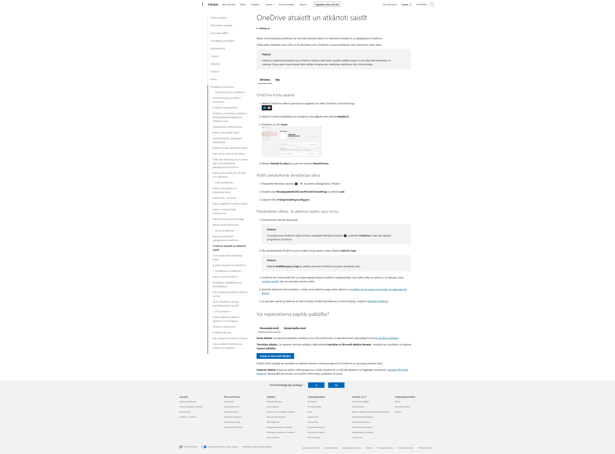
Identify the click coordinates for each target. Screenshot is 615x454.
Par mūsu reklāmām (385, 448)
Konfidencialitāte (331, 448)
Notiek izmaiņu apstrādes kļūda (230, 147)
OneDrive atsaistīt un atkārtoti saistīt (229, 247)
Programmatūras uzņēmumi (363, 432)
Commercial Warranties (233, 427)
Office (243, 4)
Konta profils (229, 401)
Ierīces (269, 4)
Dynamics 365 (313, 417)
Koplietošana (218, 48)
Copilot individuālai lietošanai (191, 406)
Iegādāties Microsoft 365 (327, 4)
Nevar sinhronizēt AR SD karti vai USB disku (229, 174)
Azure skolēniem (273, 437)
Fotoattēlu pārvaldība (222, 40)
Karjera (397, 401)
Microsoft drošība (314, 406)
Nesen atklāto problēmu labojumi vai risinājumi (226, 318)
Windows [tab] (265, 79)
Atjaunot (215, 63)
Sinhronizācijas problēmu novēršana (227, 99)
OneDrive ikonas (222, 332)
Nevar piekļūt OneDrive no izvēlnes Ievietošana (227, 345)
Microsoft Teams (314, 437)
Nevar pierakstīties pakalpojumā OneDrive (225, 238)
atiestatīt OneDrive (377, 301)
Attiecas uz (264, 28)
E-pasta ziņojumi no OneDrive (229, 265)
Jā (316, 385)
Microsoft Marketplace (361, 422)
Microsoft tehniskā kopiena (362, 417)
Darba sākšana (219, 17)
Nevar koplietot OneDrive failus (230, 203)
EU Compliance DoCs (405, 448)
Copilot (215, 56)
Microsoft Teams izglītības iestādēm (281, 412)
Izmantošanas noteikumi (351, 448)
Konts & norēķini (286, 4)
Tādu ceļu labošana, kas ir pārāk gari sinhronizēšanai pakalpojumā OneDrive (230, 163)
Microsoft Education (274, 401)
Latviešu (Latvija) (190, 446)
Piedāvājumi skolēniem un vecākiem (281, 432)
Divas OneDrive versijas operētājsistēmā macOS (226, 303)
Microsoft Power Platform (362, 427)
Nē (336, 385)
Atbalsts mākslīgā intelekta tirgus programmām (370, 412)
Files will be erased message (228, 219)
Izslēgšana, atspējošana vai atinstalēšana (227, 284)
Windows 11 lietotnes (187, 417)
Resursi (303, 4)
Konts (214, 79)
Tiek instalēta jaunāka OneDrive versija (230, 293)
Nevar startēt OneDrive (225, 276)
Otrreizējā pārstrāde (232, 422)
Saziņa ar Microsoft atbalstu (275, 356)
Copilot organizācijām (187, 401)
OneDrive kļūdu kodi (224, 326)
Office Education (273, 422)
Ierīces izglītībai (273, 406)
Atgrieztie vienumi (231, 412)
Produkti (255, 4)
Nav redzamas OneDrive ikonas (230, 338)
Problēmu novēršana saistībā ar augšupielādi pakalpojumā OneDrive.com (230, 117)
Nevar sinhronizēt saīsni (226, 132)
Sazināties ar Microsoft (311, 448)
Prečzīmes (369, 448)
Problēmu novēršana (222, 86)
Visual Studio (357, 437)
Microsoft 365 (228, 4)
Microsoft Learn (358, 406)
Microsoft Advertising (316, 427)
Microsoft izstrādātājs (360, 401)
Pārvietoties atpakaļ (221, 25)
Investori (398, 412)
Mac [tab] (277, 79)
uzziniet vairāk (270, 281)
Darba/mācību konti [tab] (295, 328)
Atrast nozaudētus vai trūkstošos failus (225, 190)
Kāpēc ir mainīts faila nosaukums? (224, 211)
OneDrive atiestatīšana (225, 107)
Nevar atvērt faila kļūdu (226, 224)
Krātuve (215, 71)
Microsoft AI (312, 401)
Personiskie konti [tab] (269, 328)
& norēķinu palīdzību (387, 338)
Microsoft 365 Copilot (316, 432)
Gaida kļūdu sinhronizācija (227, 126)
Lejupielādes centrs (231, 406)
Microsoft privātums (402, 406)
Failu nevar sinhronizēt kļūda (229, 153)
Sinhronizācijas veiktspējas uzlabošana (227, 140)
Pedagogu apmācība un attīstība (279, 427)
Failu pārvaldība (219, 33)
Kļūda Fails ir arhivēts (224, 197)
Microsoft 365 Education (276, 417)
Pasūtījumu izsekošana (233, 417)
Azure (310, 412)
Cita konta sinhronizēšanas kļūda (227, 257)
